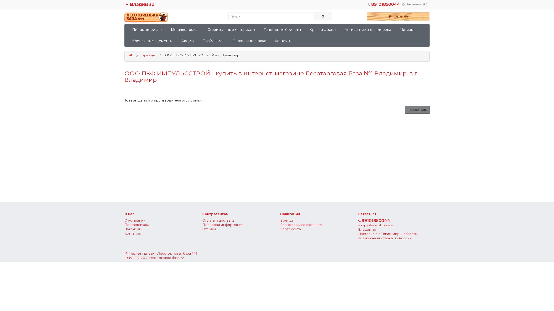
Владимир (142, 4)
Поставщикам (136, 225)
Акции (187, 41)
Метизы (407, 30)
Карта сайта (290, 229)
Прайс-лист (213, 41)
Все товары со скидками (301, 225)
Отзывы (209, 229)
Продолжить (417, 109)
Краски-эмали (323, 30)
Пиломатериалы (147, 30)
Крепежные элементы (152, 41)
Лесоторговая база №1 (177, 253)
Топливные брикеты (282, 30)
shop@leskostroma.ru (376, 225)
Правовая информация (222, 225)
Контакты (283, 41)
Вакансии (132, 229)
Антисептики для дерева (368, 30)
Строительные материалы (231, 30)
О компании (134, 220)
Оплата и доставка (249, 41)
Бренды (149, 55)
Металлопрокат (185, 30)
